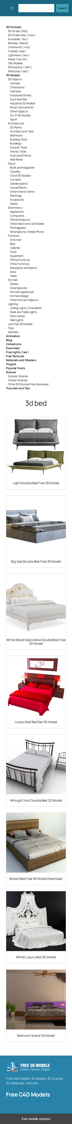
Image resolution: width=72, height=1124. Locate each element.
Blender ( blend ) (18, 43)
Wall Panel (16, 159)
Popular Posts (15, 368)
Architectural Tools (22, 131)
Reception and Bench (23, 268)
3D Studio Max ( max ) (22, 35)
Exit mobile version (36, 1119)
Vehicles (13, 332)
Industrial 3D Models (22, 103)
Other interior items (22, 191)
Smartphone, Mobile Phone (27, 232)
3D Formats (13, 27)
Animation (13, 336)
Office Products (20, 220)
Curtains (15, 179)
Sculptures (17, 199)
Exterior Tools (18, 147)
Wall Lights (16, 320)
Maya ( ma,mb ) (18, 59)
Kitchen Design (19, 296)
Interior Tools (18, 151)
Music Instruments (21, 107)
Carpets (15, 171)
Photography (18, 228)
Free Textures (15, 356)
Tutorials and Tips (18, 388)
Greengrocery (18, 288)
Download (13, 348)
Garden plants (19, 183)
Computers (17, 215)
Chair (13, 252)
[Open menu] (12, 8)
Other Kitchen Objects (24, 300)
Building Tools (18, 139)
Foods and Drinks (20, 95)
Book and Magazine (22, 167)
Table (13, 276)
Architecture (16, 123)
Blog (9, 340)
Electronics (15, 207)
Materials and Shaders (21, 360)
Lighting (13, 304)
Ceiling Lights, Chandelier (26, 308)
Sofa (13, 272)
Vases (13, 203)
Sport (13, 119)
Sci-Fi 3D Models (20, 115)
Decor (12, 163)
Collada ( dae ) (17, 51)
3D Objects (15, 79)
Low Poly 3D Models (20, 324)
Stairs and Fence (20, 155)
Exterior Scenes (18, 376)
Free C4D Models (28, 1094)
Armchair (15, 240)
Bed (12, 244)
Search (62, 8)
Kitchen (13, 280)
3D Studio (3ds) (18, 31)
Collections (14, 344)
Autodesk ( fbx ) (18, 39)
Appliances (17, 211)
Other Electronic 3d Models (27, 224)
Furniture (13, 236)
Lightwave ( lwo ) (18, 55)
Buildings (15, 143)
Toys (11, 328)
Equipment (17, 256)
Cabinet (15, 248)
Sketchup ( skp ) (18, 71)
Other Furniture (19, 264)
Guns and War (18, 99)
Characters (17, 87)
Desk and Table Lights (23, 312)
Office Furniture (20, 260)
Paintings (16, 195)
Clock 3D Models (20, 175)
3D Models (13, 75)
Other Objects (19, 111)
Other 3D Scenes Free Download (28, 384)
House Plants (18, 187)
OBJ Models (15, 63)
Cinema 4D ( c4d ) (19, 47)
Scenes (11, 372)
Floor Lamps (17, 316)
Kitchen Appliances (22, 292)
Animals (15, 83)
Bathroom (16, 135)
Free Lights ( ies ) (17, 352)
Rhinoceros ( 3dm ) (20, 67)
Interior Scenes (17, 380)
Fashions (15, 91)
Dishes (14, 284)
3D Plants (16, 127)
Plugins (11, 364)
